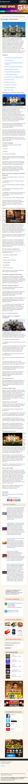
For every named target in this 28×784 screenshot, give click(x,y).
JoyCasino (14, 675)
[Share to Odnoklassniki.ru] (14, 500)
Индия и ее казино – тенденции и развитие (15, 522)
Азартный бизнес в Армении (12, 551)
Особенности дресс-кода (10, 82)
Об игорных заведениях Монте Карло (12, 71)
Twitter (12, 719)
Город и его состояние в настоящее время (13, 66)
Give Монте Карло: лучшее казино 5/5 (7, 491)
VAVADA (13, 664)
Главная (3, 16)
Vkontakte (13, 723)
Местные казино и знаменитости (12, 69)
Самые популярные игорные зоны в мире (15, 564)
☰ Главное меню (5, 1)
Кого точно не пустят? (9, 79)
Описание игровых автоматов (11, 74)
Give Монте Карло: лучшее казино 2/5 (4, 491)
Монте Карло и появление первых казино (13, 57)
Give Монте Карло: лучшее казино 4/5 (6, 491)
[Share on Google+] (11, 500)
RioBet (13, 654)
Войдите (4, 494)
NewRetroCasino (15, 669)
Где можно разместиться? (10, 87)
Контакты (3, 765)
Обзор (19, 656)
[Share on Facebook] (8, 500)
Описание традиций (9, 60)
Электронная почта (9, 645)
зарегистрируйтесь (12, 494)
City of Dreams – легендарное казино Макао (16, 507)
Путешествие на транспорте (11, 84)
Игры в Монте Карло (9, 89)
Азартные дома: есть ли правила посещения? (14, 76)
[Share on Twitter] (16, 500)
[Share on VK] (19, 500)
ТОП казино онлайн (12, 652)
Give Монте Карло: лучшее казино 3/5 (5, 491)
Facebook (13, 714)
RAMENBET (14, 659)
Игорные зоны (8, 16)
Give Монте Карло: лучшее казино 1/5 (2, 491)
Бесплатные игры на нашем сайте (13, 619)
